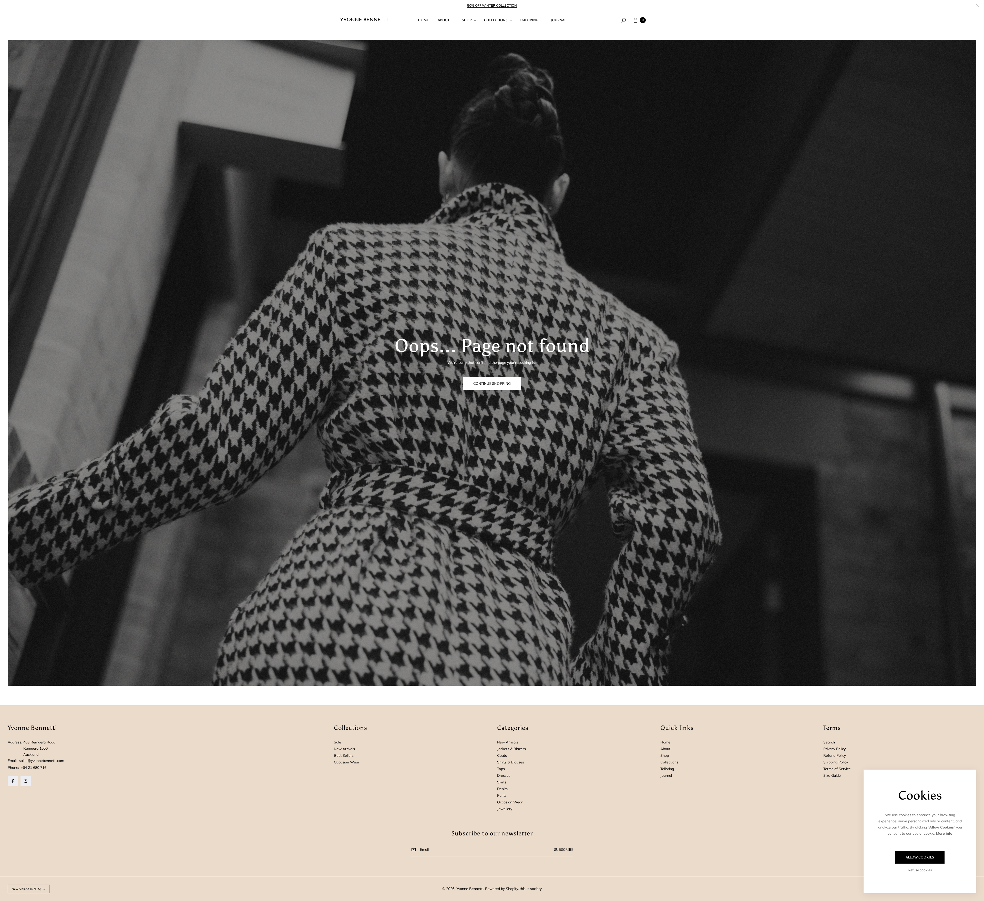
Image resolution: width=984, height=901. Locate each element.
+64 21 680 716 (33, 767)
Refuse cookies (920, 870)
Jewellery (504, 808)
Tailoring (667, 769)
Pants (502, 795)
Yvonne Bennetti (469, 888)
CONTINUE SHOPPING (492, 383)
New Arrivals (344, 749)
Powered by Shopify (501, 888)
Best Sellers (344, 755)
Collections (669, 762)
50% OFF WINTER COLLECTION (492, 5)
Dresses (503, 775)
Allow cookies (920, 857)
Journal (666, 775)
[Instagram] (25, 781)
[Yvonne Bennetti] (363, 20)
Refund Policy (834, 755)
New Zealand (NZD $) (26, 889)
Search (829, 742)
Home (665, 742)
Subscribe (563, 849)
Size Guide (832, 775)
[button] (445, 20)
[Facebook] (13, 781)
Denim (502, 788)
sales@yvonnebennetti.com (41, 760)
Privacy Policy (834, 749)
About (665, 749)
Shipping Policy (835, 762)
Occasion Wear (346, 762)
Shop (664, 755)
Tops (501, 769)
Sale (337, 742)
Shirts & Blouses (510, 762)
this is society (531, 888)
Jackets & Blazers (511, 749)
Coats (502, 755)
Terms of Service (837, 769)
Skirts (501, 782)
